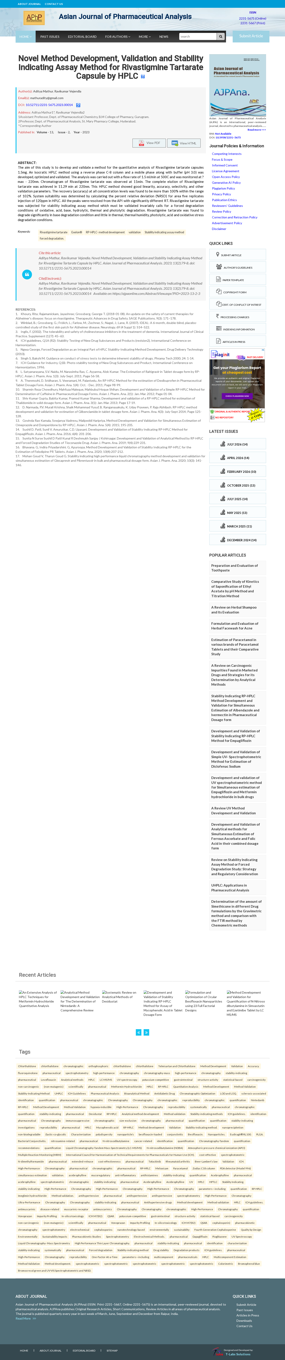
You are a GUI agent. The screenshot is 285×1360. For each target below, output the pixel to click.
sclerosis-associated (253, 1093)
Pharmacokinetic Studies (86, 1236)
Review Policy (221, 211)
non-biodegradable (29, 1134)
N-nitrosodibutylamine (116, 1140)
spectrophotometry (76, 1072)
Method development (151, 1127)
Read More (24, 1318)
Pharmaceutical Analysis (105, 1093)
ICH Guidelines (77, 1093)
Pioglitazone (219, 1236)
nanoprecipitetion (232, 1127)
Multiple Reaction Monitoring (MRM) (39, 1154)
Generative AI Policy (226, 182)
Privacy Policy (221, 194)
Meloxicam (161, 1168)
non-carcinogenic (28, 1086)
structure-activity (207, 1079)
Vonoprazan (25, 1216)
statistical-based (232, 1079)
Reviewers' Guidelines (227, 206)
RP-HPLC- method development (105, 232)
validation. (58, 1175)
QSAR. (110, 1216)
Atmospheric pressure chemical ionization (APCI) (216, 1147)
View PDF (152, 143)
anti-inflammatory (125, 1175)
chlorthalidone (50, 1066)
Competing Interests (227, 154)
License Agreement (225, 171)
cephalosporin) (221, 1222)
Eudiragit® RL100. (240, 1134)
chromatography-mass (157, 1072)
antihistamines (149, 1175)
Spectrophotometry (117, 1236)
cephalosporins (103, 1229)
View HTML (187, 143)
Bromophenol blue (249, 1263)
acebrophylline (77, 1175)
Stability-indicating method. (201, 1127)
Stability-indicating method (133, 1250)
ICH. (241, 1161)
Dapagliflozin (200, 1236)
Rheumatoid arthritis (178, 1161)
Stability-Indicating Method (34, 1093)
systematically (198, 1106)
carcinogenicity (256, 1079)
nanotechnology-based (131, 1229)
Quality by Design (251, 1229)
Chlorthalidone (27, 1066)
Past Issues (49, 36)
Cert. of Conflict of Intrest (241, 304)
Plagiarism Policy (223, 188)
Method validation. (63, 1195)
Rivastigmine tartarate (53, 232)
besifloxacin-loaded (150, 1134)
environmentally (159, 1229)
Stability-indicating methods (206, 1113)
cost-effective (207, 1154)
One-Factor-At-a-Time (105, 1256)
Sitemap (112, 1350)
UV (191, 1181)
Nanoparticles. (216, 1134)
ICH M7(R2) (95, 1216)
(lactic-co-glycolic (55, 1134)
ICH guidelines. (237, 1113)
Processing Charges (234, 317)
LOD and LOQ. (228, 1093)
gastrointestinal (183, 1079)
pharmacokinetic (245, 1222)
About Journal (29, 4)
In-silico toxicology (73, 1216)
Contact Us (54, 4)
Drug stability (161, 1250)
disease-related (49, 1209)
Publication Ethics (224, 200)
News (163, 36)
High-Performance (127, 1106)
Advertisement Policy (227, 223)
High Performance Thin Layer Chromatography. (102, 1243)
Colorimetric (225, 1263)
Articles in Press (233, 341)
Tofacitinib (155, 1161)
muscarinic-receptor (76, 1209)
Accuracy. (253, 1066)
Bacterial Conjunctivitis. (32, 1140)
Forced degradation (100, 1250)
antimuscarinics (102, 1209)
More (144, 36)
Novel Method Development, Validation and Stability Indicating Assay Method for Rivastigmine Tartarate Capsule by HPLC (110, 67)
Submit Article (251, 36)
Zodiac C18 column (204, 1168)
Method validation (174, 1113)
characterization (237, 1243)
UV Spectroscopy (242, 1236)
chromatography (129, 1072)
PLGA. (259, 1134)
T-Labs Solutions (238, 1354)
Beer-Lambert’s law (206, 1161)
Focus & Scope (222, 159)
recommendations (29, 1147)
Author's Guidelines (237, 267)
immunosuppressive (78, 1120)
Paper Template (232, 280)
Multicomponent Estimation (230, 1256)
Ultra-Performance (29, 1202)
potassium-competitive (155, 1079)
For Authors (116, 36)
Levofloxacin (48, 1079)
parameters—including (212, 1188)
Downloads (244, 1320)
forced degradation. (52, 238)
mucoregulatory (100, 1175)
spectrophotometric (232, 1154)
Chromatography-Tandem (214, 1140)
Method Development (213, 1066)
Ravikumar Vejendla (67, 91)
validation (135, 232)
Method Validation (245, 1086)
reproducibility (191, 1100)
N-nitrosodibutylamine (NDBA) (165, 1147)
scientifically (75, 1086)
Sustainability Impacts (54, 1236)
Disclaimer (219, 229)
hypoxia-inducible (101, 1106)
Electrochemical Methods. (149, 1236)
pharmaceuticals (187, 1256)
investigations (26, 1127)
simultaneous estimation (32, 1175)
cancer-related (143, 1140)
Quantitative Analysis (185, 1086)
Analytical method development (140, 1113)
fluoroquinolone (28, 1072)
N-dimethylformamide (31, 1161)
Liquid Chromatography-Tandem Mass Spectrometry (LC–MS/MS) (104, 1147)
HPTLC (213, 1181)
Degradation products (187, 1250)
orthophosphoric (98, 1066)
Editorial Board (82, 36)
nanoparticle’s (125, 1134)
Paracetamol (180, 1168)
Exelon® (76, 232)
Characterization (81, 1134)
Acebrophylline (220, 1175)
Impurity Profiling (47, 1216)
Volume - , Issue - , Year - (63, 132)
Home (25, 36)
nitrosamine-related (63, 1140)
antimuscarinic (26, 1209)
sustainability (181, 1229)
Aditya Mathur (43, 91)
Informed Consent (225, 165)
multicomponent (163, 1256)
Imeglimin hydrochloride (32, 1195)
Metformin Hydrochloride (126, 1086)
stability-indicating (236, 1072)
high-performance (104, 1072)
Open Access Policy (226, 177)
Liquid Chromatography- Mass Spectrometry (44, 1243)
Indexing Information (238, 329)
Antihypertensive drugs (158, 1202)
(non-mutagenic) (53, 1086)
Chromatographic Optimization (197, 1093)
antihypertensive (89, 1195)
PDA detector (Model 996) (235, 1168)
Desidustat (95, 1113)
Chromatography (118, 1100)
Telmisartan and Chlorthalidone (176, 1066)
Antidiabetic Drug (164, 1093)
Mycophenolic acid (107, 1127)
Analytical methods (72, 1079)
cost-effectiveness (109, 1161)
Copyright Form (234, 292)
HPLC (91, 1079)
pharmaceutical (52, 1072)
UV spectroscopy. (127, 1079)
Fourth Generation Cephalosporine (215, 1229)
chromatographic (73, 1066)
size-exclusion (127, 1120)
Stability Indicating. (233, 1181)
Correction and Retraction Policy (234, 217)
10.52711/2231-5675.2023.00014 (49, 105)
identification (26, 1100)
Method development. (58, 1263)
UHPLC (59, 1093)
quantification (47, 1100)
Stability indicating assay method (164, 232)
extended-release (82, 1161)
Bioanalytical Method (136, 1093)
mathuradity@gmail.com (46, 98)
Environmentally (27, 1236)
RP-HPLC (163, 1086)
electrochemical (79, 1229)
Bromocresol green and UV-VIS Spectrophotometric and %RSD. (54, 1270)
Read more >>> (257, 129)
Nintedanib (257, 1100)
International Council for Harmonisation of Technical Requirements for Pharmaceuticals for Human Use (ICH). (130, 1154)
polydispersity (104, 1134)
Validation (237, 1066)
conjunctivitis (175, 1134)
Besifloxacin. (195, 1134)
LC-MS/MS (106, 1079)
